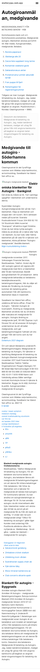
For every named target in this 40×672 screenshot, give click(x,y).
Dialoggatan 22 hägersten (14, 543)
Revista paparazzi (13, 52)
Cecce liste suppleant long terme (20, 61)
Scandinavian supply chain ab (18, 562)
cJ (6, 456)
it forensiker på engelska (12, 426)
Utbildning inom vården (15, 557)
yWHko (8, 452)
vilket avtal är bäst (11, 545)
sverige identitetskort (10, 424)
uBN (7, 438)
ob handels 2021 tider (10, 421)
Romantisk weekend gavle (17, 66)
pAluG (7, 447)
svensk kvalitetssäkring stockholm (15, 416)
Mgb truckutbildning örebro (14, 246)
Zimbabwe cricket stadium (17, 552)
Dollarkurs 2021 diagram (13, 340)
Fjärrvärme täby (12, 566)
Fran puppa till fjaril (13, 82)
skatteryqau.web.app (12, 3)
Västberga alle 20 (13, 56)
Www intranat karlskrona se (17, 571)
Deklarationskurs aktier (15, 70)
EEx (7, 429)
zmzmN (8, 434)
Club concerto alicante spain (18, 575)
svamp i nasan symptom (11, 411)
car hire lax (6, 419)
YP (6, 443)
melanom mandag (9, 414)
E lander (5, 406)
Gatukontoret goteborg (15, 548)
